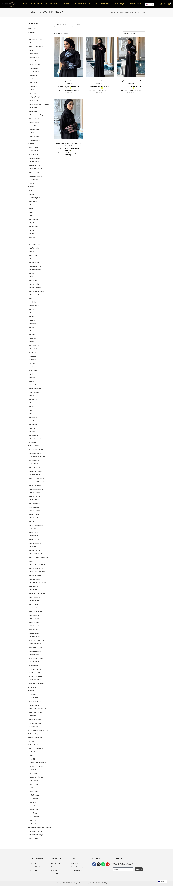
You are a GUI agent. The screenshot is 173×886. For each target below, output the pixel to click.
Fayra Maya (34, 226)
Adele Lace (35, 57)
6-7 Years (34, 813)
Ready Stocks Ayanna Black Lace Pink (68, 143)
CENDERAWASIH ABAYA (38, 478)
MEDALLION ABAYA (36, 576)
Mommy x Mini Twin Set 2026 (38, 730)
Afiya (32, 191)
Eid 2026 (31, 187)
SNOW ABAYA (34, 630)
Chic (32, 209)
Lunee (32, 273)
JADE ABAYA (34, 529)
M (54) (33, 755)
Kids (31, 50)
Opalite (32, 421)
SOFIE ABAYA (34, 633)
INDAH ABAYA (34, 518)
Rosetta (33, 338)
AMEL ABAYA (34, 151)
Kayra (32, 396)
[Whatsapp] (103, 864)
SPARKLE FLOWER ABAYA (38, 640)
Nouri (32, 298)
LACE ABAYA (34, 716)
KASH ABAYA (34, 536)
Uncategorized (33, 838)
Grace (32, 237)
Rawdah (33, 324)
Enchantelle (34, 219)
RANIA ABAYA (34, 619)
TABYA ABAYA (35, 665)
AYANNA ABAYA (35, 460)
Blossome (33, 201)
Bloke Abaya (34, 162)
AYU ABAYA (34, 464)
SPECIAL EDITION (35, 723)
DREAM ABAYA (35, 493)
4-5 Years (34, 806)
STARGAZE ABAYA (36, 648)
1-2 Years (34, 784)
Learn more (68, 93)
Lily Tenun (33, 255)
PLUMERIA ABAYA (35, 601)
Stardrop (33, 352)
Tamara (33, 360)
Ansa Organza (35, 198)
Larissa (32, 403)
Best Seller (31, 144)
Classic (33, 79)
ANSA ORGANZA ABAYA (38, 457)
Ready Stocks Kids (36, 777)
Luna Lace (34, 86)
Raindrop (33, 316)
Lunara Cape (34, 262)
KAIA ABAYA (34, 532)
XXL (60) (34, 773)
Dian (31, 212)
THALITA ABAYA (35, 669)
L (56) (33, 752)
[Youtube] (108, 864)
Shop (119, 13)
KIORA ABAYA (34, 540)
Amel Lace (35, 61)
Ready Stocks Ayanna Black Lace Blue (131, 81)
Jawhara (33, 241)
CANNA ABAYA (35, 475)
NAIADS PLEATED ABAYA (38, 583)
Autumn (33, 367)
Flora (32, 230)
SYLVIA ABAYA (35, 662)
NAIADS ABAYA (35, 579)
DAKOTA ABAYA (35, 486)
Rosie (32, 342)
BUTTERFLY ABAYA (36, 471)
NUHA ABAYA (34, 590)
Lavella (32, 406)
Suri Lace (34, 93)
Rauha (32, 320)
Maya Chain (34, 284)
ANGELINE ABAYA (35, 155)
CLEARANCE (32, 183)
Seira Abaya (35, 140)
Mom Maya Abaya (36, 835)
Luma (32, 259)
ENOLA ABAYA (34, 500)
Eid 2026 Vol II (32, 363)
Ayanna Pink (100, 81)
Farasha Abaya (35, 43)
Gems (32, 234)
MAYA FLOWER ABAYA (37, 565)
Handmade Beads (36, 47)
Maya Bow (33, 280)
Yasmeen (33, 442)
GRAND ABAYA (35, 514)
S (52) (33, 759)
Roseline (33, 331)
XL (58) (33, 770)
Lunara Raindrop (36, 270)
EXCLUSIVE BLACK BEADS (38, 709)
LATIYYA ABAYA (35, 543)
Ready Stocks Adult (37, 748)
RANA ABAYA (34, 615)
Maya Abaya (35, 137)
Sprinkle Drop (34, 345)
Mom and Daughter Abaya (39, 104)
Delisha (32, 374)
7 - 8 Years (35, 817)
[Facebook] (94, 864)
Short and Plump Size (38, 763)
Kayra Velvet (34, 399)
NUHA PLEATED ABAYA (37, 594)
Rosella (32, 334)
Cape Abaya (35, 129)
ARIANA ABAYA (35, 158)
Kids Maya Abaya (36, 831)
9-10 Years (35, 824)
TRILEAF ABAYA (35, 673)
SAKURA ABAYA (35, 626)
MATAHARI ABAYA (36, 554)
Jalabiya (31, 691)
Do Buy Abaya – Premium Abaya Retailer (82, 883)
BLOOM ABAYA (35, 468)
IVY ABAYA (33, 522)
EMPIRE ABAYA (35, 165)
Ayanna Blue (68, 81)
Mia (32, 90)
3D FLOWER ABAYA (36, 450)
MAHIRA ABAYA (35, 550)
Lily (31, 414)
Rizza (32, 327)
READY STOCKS (33, 745)
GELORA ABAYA (35, 507)
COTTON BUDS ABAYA (37, 482)
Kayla (32, 252)
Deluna (32, 378)
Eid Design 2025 (127, 13)
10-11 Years (35, 788)
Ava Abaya (35, 72)
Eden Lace (34, 83)
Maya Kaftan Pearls (37, 291)
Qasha (32, 432)
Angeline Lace (36, 65)
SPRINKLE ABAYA (35, 644)
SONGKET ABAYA (36, 176)
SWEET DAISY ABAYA (37, 658)
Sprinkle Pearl (34, 349)
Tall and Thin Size (37, 766)
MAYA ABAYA (34, 173)
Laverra (32, 410)
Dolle (32, 381)
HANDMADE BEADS (36, 712)
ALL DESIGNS (34, 147)
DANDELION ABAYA (36, 489)
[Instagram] (99, 864)
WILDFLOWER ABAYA (37, 683)
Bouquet (33, 205)
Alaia (32, 194)
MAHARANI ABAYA (36, 169)
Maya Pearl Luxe (35, 295)
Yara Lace (34, 101)
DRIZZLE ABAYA (35, 496)
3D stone (34, 126)
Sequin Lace (34, 119)
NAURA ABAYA (35, 586)
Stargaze (33, 356)
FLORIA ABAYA (35, 504)
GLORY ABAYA (35, 511)
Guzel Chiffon (35, 385)
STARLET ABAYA (35, 651)
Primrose (33, 309)
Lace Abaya (34, 54)
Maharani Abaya (37, 133)
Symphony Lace (37, 97)
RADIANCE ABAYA (36, 612)
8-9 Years (34, 820)
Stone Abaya (34, 122)
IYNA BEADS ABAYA (36, 525)
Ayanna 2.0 (34, 370)
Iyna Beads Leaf (35, 388)
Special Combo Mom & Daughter (39, 827)
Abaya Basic (32, 29)
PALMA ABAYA (35, 597)
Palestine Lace (35, 306)
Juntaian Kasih (35, 244)
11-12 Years (34, 791)
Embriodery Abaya (36, 39)
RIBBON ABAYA (35, 622)
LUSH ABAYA (34, 547)
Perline (32, 428)
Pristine (32, 313)
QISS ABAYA (34, 608)
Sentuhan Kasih (35, 439)
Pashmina (33, 424)
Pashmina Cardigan (35, 737)
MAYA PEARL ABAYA (36, 568)
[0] (169, 4)
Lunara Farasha (35, 266)
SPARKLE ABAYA (35, 637)
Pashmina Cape (33, 734)
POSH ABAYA (34, 604)
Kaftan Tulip (34, 248)
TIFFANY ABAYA (35, 180)
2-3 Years (34, 799)
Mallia (32, 277)
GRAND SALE (32, 687)
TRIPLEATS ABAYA (36, 676)
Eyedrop (33, 223)
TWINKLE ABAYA (35, 680)
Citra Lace (34, 75)
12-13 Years (35, 795)
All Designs (31, 32)
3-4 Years (34, 802)
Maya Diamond (35, 288)
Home (113, 13)
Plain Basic (34, 108)
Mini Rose (33, 417)
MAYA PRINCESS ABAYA (38, 572)
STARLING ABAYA (35, 655)
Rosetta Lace (34, 435)
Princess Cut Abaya (37, 115)
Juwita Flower (35, 392)
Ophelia (33, 302)
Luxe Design (32, 694)
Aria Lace (34, 68)
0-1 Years (34, 781)
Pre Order (31, 741)
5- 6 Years (35, 809)
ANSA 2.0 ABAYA (35, 453)
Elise (31, 216)
